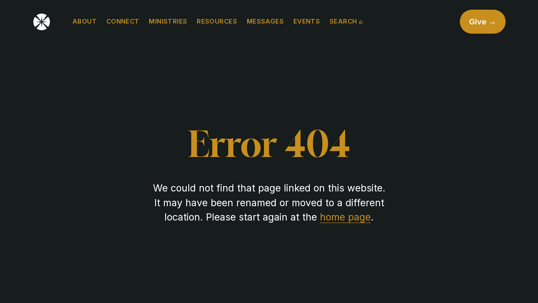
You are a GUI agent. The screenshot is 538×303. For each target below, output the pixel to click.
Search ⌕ (346, 21)
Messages (265, 21)
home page (345, 217)
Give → (482, 21)
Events (306, 21)
